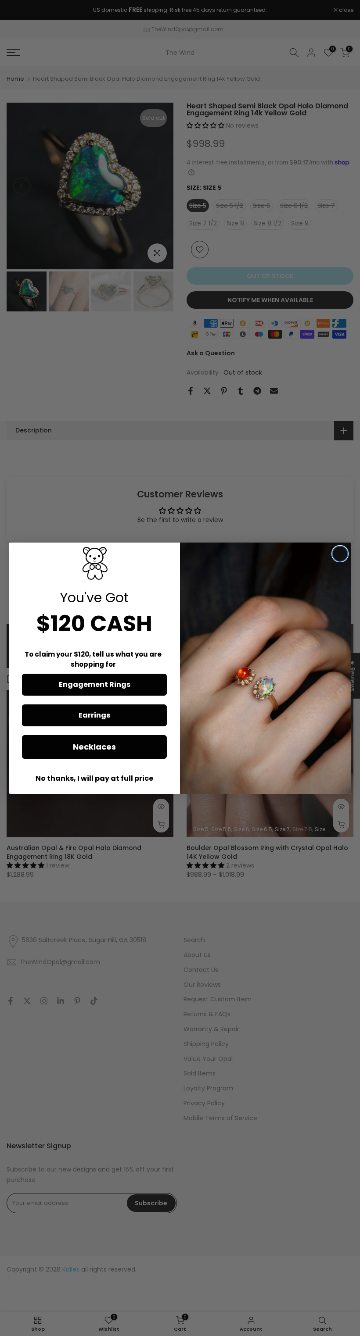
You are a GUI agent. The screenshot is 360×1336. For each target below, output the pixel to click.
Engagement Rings (94, 684)
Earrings (94, 715)
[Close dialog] (340, 553)
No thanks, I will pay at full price (94, 778)
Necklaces (94, 746)
